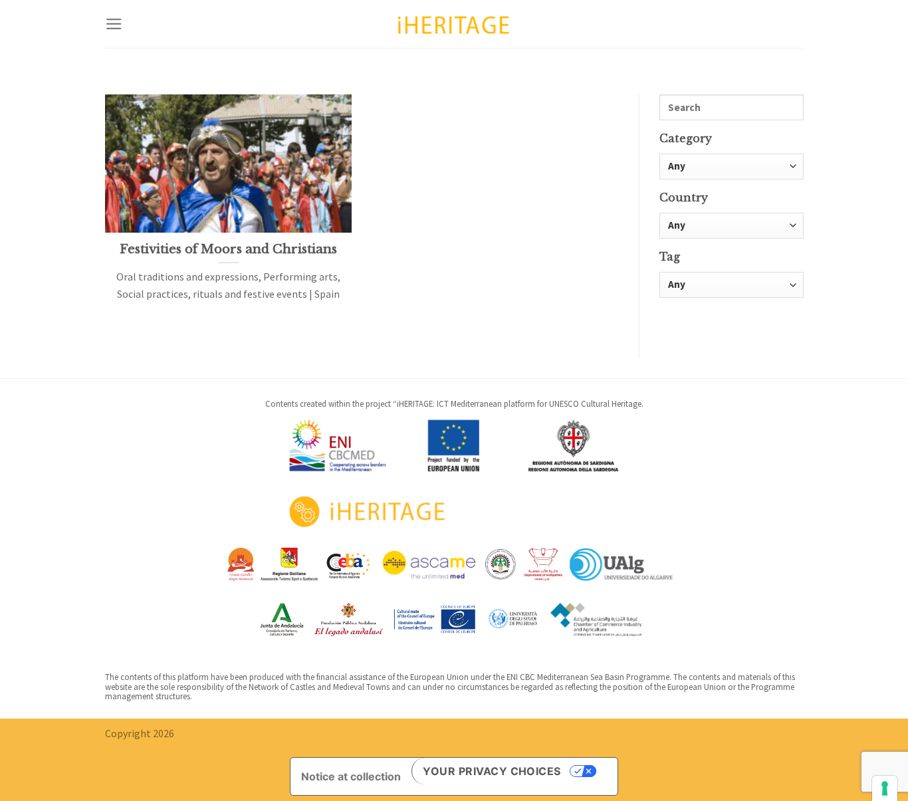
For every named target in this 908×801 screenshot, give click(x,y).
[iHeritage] (454, 23)
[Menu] (114, 24)
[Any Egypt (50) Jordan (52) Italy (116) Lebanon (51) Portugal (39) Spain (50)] (731, 226)
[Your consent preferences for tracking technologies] (884, 788)
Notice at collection (351, 776)
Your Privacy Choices (492, 771)
